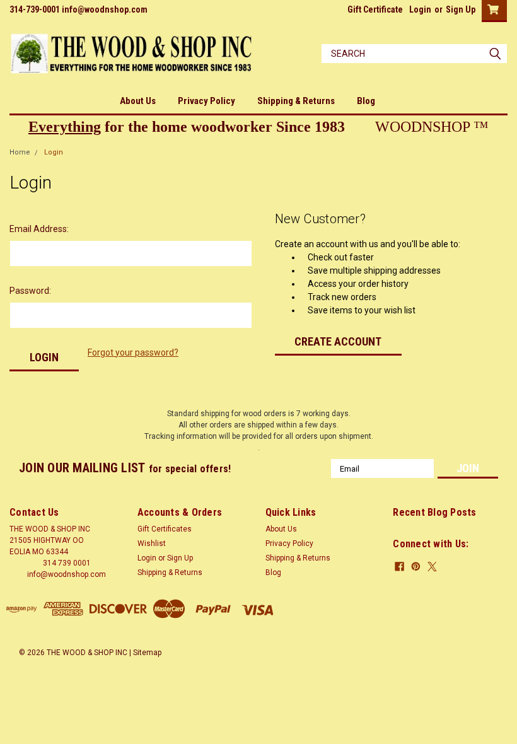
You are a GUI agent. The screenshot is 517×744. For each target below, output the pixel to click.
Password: (30, 291)
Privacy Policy (206, 101)
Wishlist (151, 543)
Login (420, 9)
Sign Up (460, 9)
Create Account (337, 341)
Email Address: (39, 229)
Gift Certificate (375, 9)
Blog (366, 101)
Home (19, 152)
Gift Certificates (164, 529)
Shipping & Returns (296, 101)
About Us (138, 101)
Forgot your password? (133, 352)
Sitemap (147, 652)
